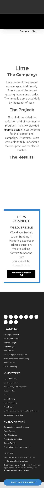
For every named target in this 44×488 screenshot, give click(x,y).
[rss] (36, 317)
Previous (24, 31)
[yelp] (6, 322)
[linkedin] (31, 317)
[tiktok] (21, 317)
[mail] (11, 322)
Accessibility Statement (20, 470)
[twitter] (11, 317)
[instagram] (16, 317)
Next (35, 31)
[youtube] (26, 317)
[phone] (16, 322)
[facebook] (6, 317)
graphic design (13, 130)
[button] (22, 457)
